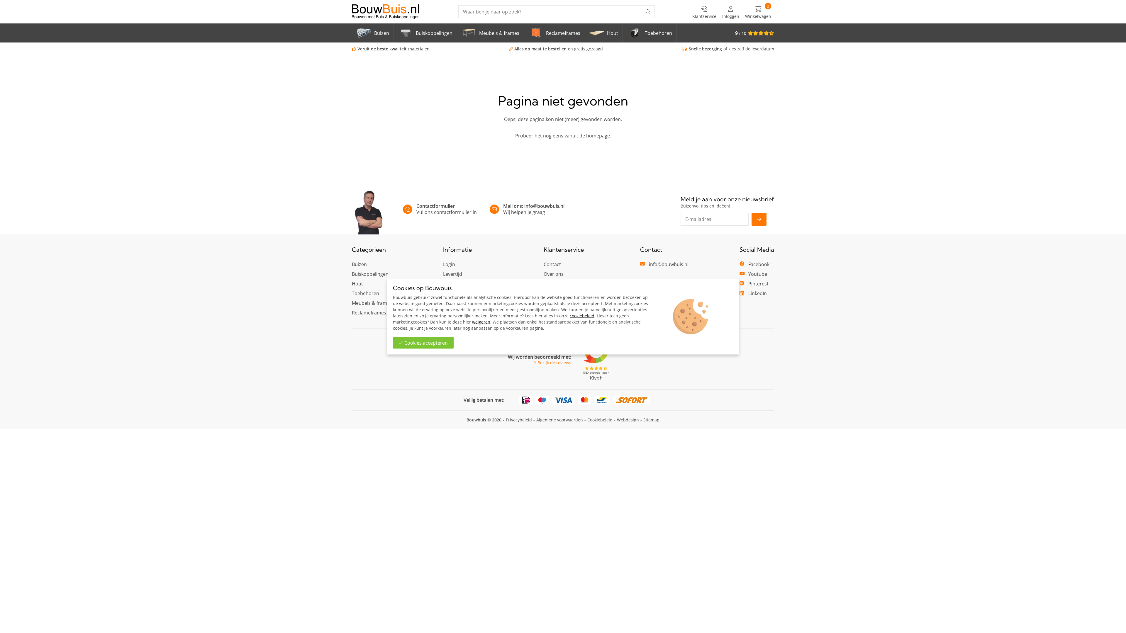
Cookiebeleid (600, 420)
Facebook (758, 264)
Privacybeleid (519, 420)
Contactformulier (435, 206)
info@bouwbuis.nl (544, 206)
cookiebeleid (582, 316)
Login (449, 264)
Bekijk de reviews (554, 363)
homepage (598, 135)
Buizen (359, 264)
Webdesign (628, 420)
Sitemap (651, 420)
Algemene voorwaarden (559, 420)
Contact (552, 264)
